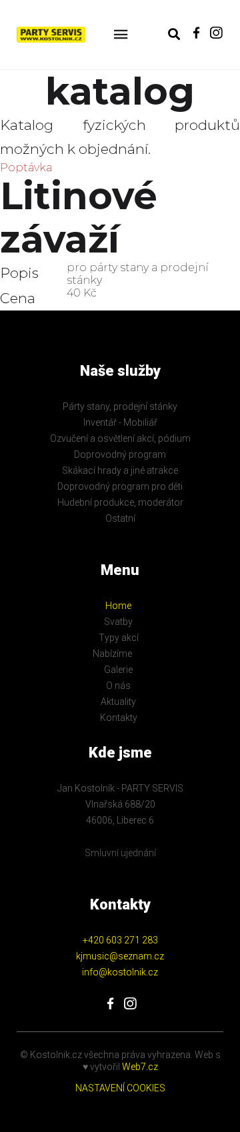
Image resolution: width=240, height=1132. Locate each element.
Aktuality (118, 701)
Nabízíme (112, 653)
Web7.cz (139, 1066)
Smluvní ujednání (120, 853)
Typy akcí (119, 637)
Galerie (118, 669)
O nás (118, 685)
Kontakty (118, 717)
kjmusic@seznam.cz (120, 956)
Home (118, 605)
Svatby (118, 621)
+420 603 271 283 (120, 940)
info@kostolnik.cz (120, 972)
